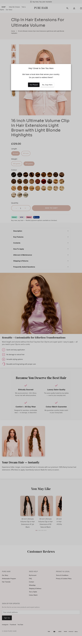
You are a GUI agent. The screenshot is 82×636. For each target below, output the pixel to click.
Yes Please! (34, 85)
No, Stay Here (47, 85)
